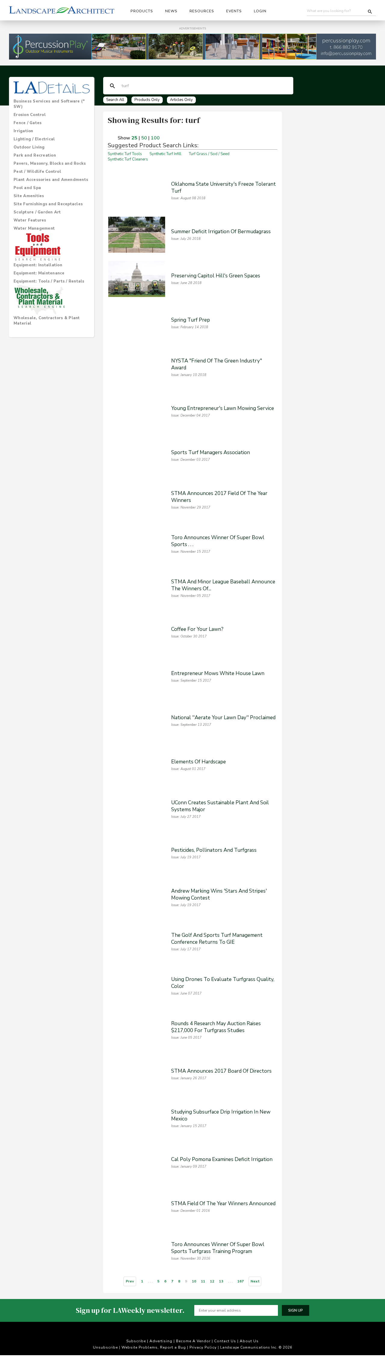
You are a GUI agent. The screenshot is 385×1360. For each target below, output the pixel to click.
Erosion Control (30, 115)
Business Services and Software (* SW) (49, 104)
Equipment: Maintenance (39, 273)
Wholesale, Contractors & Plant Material (47, 320)
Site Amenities (29, 196)
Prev (130, 1281)
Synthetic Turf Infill (165, 154)
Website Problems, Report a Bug (154, 1347)
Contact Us (225, 1341)
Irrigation (23, 131)
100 (155, 138)
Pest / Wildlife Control (37, 171)
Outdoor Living (29, 147)
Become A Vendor (193, 1341)
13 (221, 1281)
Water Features (30, 220)
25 (134, 138)
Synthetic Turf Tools (125, 154)
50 (144, 138)
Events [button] (234, 11)
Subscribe (136, 1341)
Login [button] (260, 11)
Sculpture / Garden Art (37, 212)
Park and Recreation (35, 155)
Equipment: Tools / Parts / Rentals (49, 281)
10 (194, 1281)
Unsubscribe (105, 1347)
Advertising (160, 1341)
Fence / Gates (28, 123)
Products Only (147, 99)
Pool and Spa (27, 188)
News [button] (171, 11)
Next (255, 1281)
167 (240, 1281)
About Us (249, 1341)
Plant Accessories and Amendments (51, 179)
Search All (115, 99)
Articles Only (181, 99)
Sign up (295, 1310)
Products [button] (142, 11)
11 (203, 1281)
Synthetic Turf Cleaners (128, 159)
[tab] (52, 104)
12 (212, 1281)
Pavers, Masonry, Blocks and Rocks (50, 163)
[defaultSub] (112, 86)
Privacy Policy (203, 1347)
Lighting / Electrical (34, 139)
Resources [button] (201, 11)
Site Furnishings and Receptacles (48, 204)
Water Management (34, 228)
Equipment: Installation (38, 265)
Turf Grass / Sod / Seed (209, 154)
